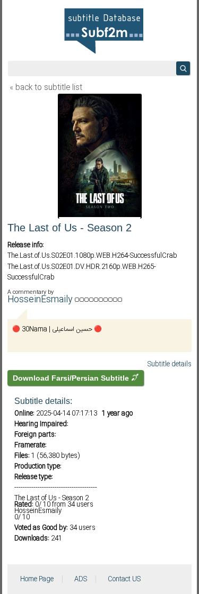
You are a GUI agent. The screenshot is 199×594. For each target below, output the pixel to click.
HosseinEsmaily (41, 300)
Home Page (37, 579)
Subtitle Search (183, 68)
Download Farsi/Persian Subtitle (72, 378)
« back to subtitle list (46, 88)
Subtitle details (170, 364)
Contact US (124, 579)
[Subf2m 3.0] (103, 30)
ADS (80, 579)
